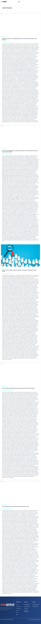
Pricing (17, 610)
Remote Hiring (4, 268)
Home (17, 604)
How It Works (18, 608)
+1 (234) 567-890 (35, 606)
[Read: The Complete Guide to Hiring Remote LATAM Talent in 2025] (20, 492)
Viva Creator (18, 606)
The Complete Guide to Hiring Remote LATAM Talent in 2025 (15, 506)
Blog (17, 614)
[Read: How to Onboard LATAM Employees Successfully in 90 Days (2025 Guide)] (20, 374)
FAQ (17, 612)
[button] (19, 1)
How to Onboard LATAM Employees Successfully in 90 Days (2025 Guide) (18, 388)
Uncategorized (4, 36)
